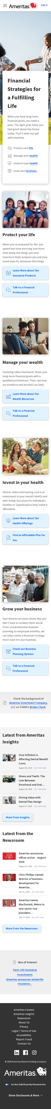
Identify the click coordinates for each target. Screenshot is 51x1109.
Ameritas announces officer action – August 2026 (32, 858)
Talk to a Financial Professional (23, 289)
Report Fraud (24, 1039)
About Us (24, 1022)
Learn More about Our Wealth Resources (26, 396)
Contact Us (24, 1044)
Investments (25, 974)
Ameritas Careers (24, 1010)
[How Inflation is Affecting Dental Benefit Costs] (9, 760)
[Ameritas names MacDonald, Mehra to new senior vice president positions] (9, 905)
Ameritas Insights (24, 1014)
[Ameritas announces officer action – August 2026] (9, 859)
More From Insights (18, 817)
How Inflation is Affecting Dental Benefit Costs (33, 759)
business (31, 171)
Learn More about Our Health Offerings (26, 520)
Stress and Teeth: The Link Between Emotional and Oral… (32, 780)
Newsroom (23, 1018)
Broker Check (38, 707)
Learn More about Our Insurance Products (26, 273)
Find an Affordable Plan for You (29, 537)
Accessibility (24, 1035)
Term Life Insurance (25, 970)
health (34, 163)
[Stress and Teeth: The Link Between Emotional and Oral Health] (9, 781)
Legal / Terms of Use (24, 1031)
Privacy (24, 1027)
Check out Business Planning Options (24, 651)
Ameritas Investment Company (28, 702)
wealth (33, 155)
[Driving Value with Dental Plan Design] (9, 803)
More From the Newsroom (22, 928)
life (31, 148)
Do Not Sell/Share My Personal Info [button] (28, 1084)
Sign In (44, 5)
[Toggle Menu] (5, 5)
